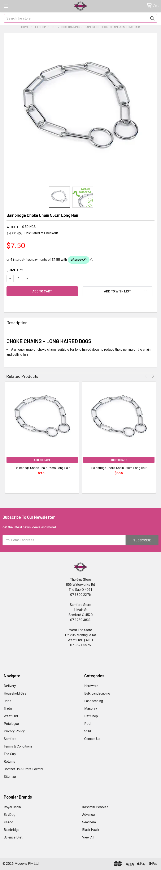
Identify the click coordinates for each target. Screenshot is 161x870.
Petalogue (11, 724)
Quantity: (14, 270)
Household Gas (15, 693)
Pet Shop (91, 716)
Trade (8, 709)
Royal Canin (12, 807)
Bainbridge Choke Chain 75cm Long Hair (42, 468)
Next (152, 376)
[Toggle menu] (6, 6)
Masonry (90, 709)
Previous (146, 376)
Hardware (91, 686)
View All (88, 837)
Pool (87, 724)
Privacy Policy (14, 731)
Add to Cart (42, 460)
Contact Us (92, 739)
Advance (88, 815)
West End (11, 716)
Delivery (10, 686)
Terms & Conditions (18, 746)
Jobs (7, 701)
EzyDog (9, 815)
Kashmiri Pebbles (95, 807)
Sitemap (10, 777)
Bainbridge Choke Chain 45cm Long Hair (119, 468)
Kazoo (8, 822)
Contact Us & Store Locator (23, 769)
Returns (9, 761)
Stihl (87, 731)
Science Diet (13, 837)
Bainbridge (11, 830)
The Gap (10, 754)
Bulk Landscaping (97, 693)
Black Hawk (90, 830)
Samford (10, 739)
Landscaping (93, 701)
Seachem (89, 822)
